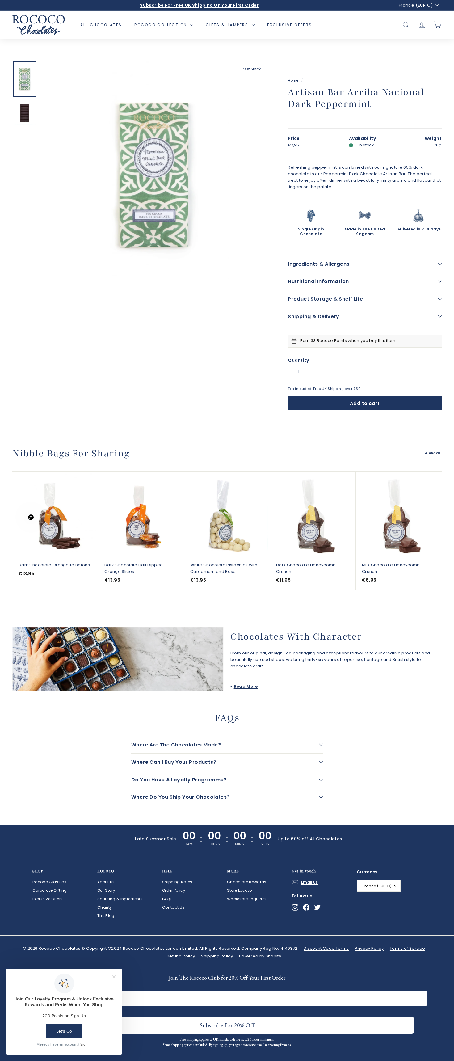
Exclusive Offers (289, 24)
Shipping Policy (217, 956)
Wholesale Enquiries (247, 899)
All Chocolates (101, 24)
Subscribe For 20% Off (227, 1025)
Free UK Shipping (328, 388)
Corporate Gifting (49, 890)
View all (433, 453)
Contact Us (173, 907)
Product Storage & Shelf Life (325, 298)
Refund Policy (181, 956)
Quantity (298, 360)
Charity (104, 907)
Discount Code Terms (326, 948)
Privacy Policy (369, 948)
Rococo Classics (49, 882)
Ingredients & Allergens (318, 264)
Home (293, 80)
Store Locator (240, 890)
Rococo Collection (161, 24)
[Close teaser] (31, 517)
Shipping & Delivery (313, 316)
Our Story (106, 890)
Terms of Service (407, 948)
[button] (17, 530)
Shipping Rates (177, 882)
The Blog (106, 915)
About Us (106, 882)
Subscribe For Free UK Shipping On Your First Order (199, 5)
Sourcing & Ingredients (120, 899)
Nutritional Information (318, 281)
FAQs (167, 899)
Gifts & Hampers (228, 24)
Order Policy (173, 890)
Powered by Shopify (260, 956)
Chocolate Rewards (247, 882)
